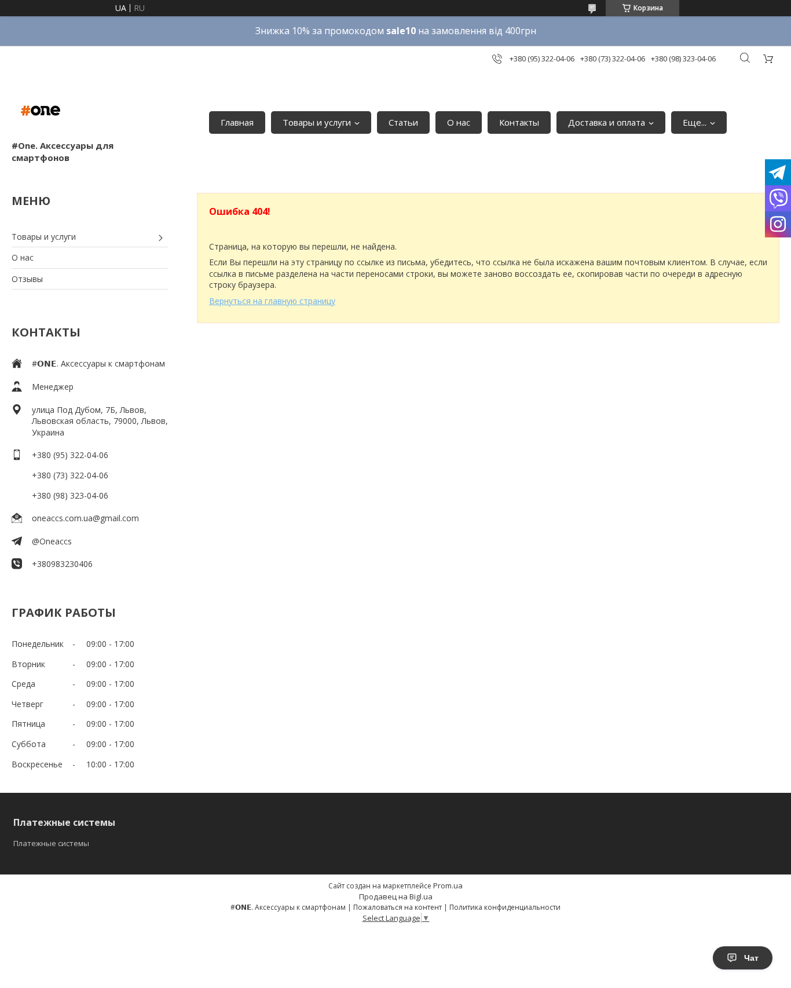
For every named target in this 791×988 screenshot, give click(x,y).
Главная (237, 122)
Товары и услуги (317, 122)
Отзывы (27, 278)
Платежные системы (51, 843)
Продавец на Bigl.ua (396, 896)
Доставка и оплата (606, 122)
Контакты (519, 122)
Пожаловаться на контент (397, 907)
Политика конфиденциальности (505, 907)
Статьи (403, 122)
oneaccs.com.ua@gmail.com (85, 518)
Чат (751, 958)
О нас (458, 122)
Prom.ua (448, 885)
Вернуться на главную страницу (272, 300)
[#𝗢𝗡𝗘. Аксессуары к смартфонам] (40, 111)
